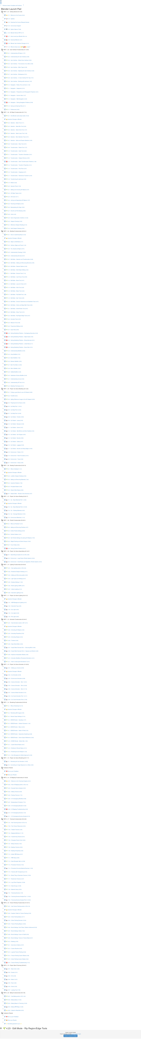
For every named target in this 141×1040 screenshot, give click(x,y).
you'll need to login (76, 1034)
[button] (1, 1)
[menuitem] (1, 3)
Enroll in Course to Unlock (70, 1036)
